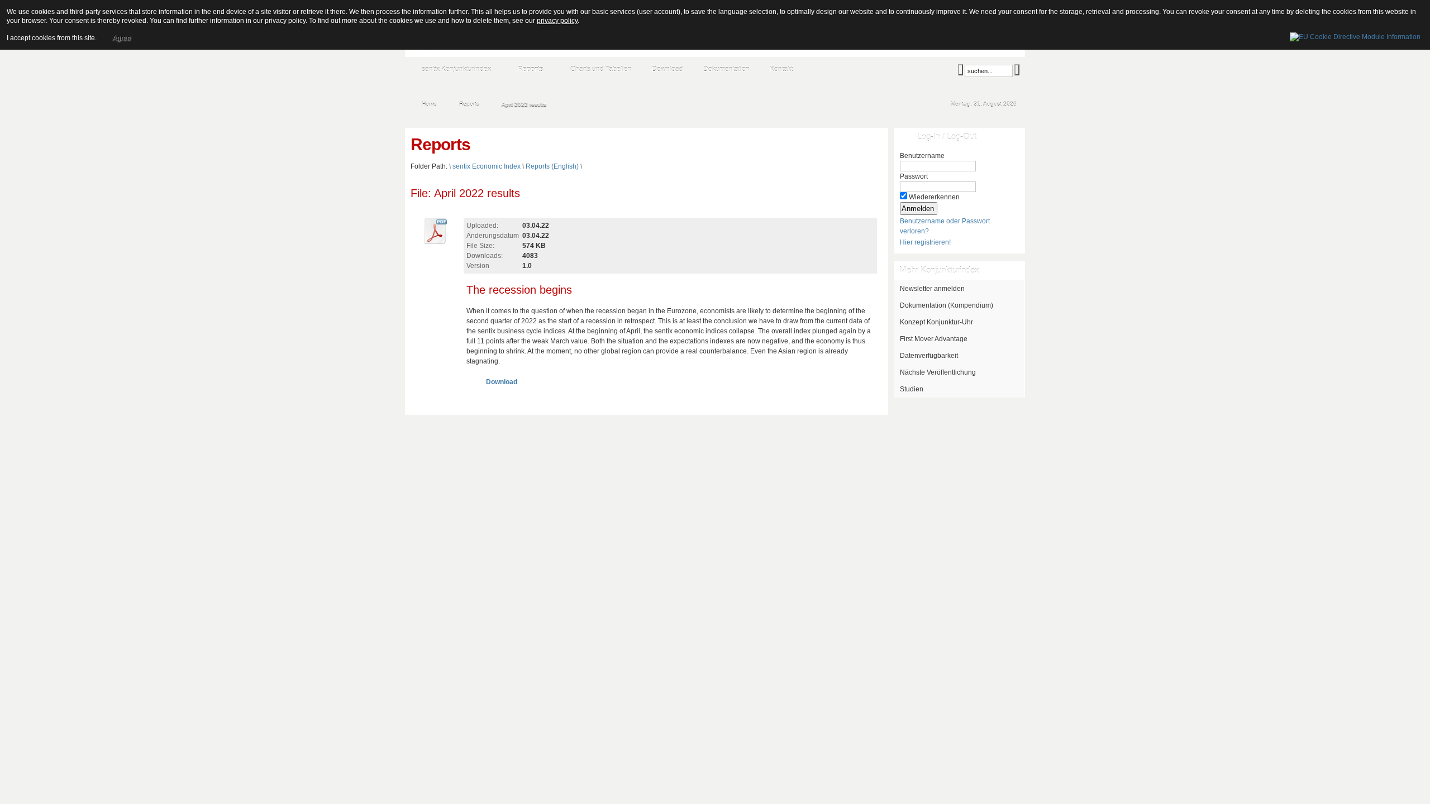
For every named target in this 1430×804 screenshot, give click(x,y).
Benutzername (922, 156)
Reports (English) (552, 166)
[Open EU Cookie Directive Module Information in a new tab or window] (1355, 35)
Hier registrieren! (925, 242)
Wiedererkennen (934, 197)
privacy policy (557, 21)
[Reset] (1016, 69)
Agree (121, 38)
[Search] (960, 69)
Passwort (914, 176)
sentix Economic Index (486, 166)
